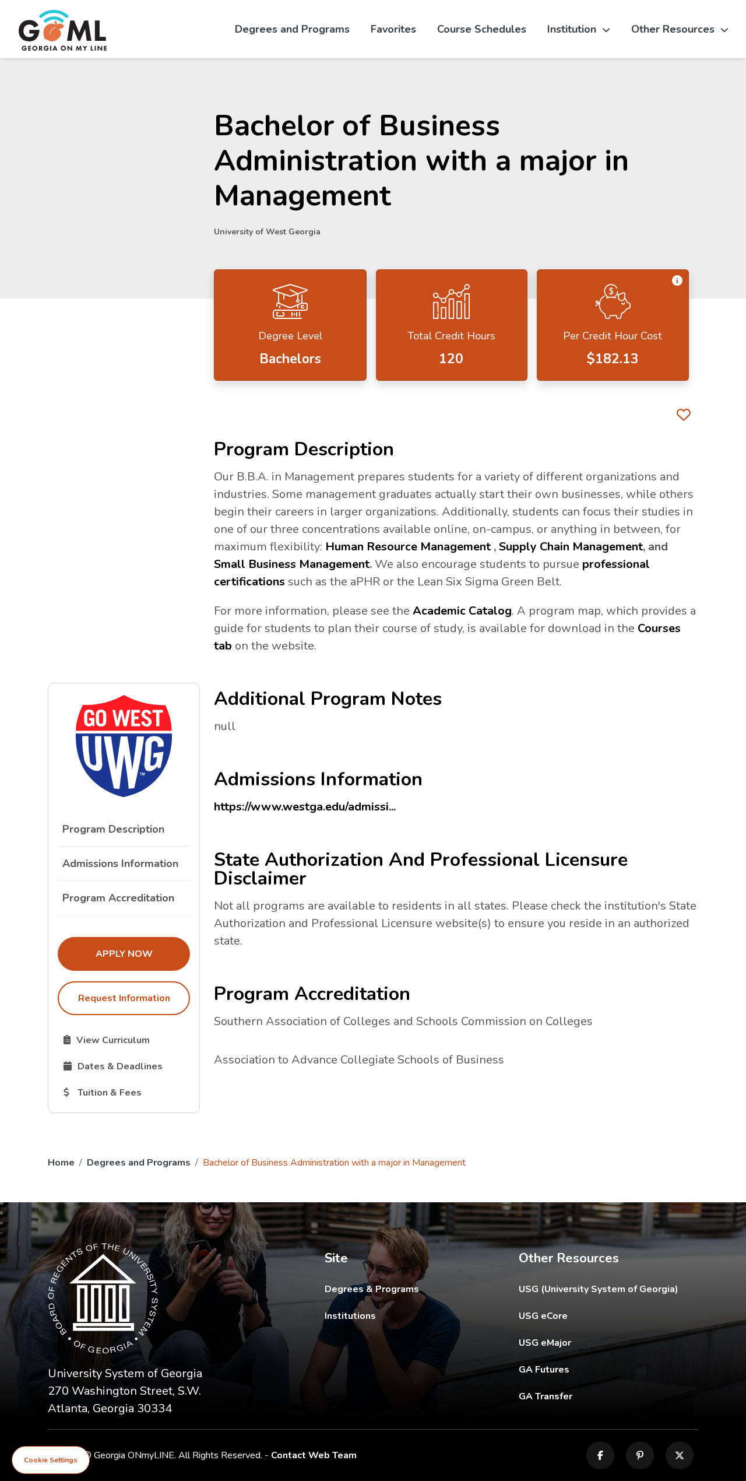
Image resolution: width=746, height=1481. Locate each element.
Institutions (350, 1316)
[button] (677, 281)
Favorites (393, 29)
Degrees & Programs (372, 1289)
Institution (571, 29)
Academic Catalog (462, 611)
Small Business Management (292, 564)
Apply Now (142, 953)
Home (61, 1162)
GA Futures (609, 1369)
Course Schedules (481, 29)
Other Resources (673, 29)
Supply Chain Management (571, 547)
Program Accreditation (118, 898)
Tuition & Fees (126, 1092)
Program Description (113, 829)
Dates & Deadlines (126, 1066)
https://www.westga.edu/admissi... (305, 807)
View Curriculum (126, 1040)
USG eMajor (609, 1342)
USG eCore (609, 1315)
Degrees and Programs (292, 29)
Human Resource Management (408, 547)
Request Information (124, 998)
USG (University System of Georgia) (607, 1289)
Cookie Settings (51, 1460)
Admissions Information (120, 864)
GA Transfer (609, 1396)
